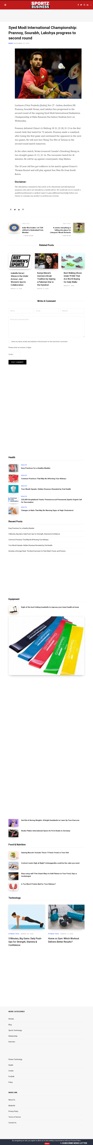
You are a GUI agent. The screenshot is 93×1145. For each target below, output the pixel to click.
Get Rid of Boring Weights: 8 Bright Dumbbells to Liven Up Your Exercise (50, 820)
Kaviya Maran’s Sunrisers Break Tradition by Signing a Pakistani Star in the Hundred (46, 279)
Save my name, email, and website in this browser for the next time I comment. (39, 341)
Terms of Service (15, 1117)
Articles (11, 1019)
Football (11, 1076)
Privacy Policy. (76, 1140)
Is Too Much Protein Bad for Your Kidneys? (38, 884)
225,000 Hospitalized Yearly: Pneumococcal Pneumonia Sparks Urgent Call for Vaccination (51, 501)
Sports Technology (15, 1030)
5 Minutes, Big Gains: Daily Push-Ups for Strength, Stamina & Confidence (34, 534)
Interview (12, 1042)
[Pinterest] (23, 209)
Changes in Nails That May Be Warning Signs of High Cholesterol (47, 510)
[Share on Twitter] (7, 63)
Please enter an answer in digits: (20, 347)
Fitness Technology (15, 1059)
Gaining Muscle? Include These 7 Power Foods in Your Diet (45, 853)
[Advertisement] (46, 15)
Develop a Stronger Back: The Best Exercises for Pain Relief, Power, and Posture (37, 551)
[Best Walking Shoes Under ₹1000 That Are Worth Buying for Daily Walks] (72, 261)
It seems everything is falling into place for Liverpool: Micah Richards (60, 230)
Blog (10, 1025)
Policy (11, 1082)
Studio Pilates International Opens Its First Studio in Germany (45, 831)
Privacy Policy (13, 1111)
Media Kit (12, 1106)
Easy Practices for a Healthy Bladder (35, 468)
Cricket (11, 1071)
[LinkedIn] (7, 69)
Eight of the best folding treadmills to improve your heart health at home (50, 607)
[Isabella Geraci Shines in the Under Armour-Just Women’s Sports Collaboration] (20, 261)
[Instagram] (7, 81)
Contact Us (12, 1123)
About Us (12, 1100)
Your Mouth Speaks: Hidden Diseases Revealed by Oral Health (46, 489)
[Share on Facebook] (7, 57)
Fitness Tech (14, 934)
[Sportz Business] (40, 4)
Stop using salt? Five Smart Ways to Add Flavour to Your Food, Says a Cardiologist (49, 875)
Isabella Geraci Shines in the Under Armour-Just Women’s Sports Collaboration (19, 279)
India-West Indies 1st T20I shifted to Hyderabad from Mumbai (32, 230)
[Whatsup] (7, 75)
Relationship (13, 1036)
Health (24, 465)
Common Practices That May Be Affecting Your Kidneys (43, 479)
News (11, 43)
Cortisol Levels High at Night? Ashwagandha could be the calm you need (50, 863)
